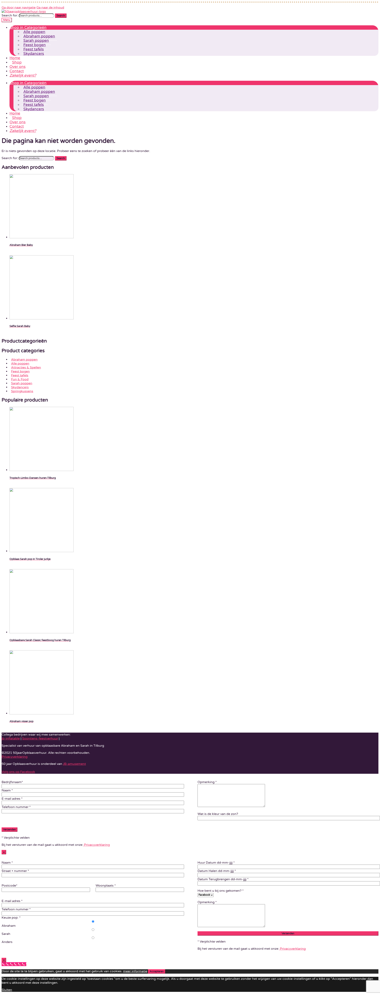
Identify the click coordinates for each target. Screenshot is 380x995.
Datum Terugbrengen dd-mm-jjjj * (223, 879)
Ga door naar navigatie (19, 7)
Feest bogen (20, 371)
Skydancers (33, 53)
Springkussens (22, 391)
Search (61, 15)
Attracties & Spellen (26, 367)
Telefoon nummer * (16, 807)
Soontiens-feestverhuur (40, 739)
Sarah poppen (21, 383)
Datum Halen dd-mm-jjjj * (217, 871)
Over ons (18, 67)
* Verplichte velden (16, 838)
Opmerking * (207, 782)
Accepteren (157, 971)
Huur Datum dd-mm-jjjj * (216, 863)
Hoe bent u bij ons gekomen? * (221, 891)
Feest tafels (19, 375)
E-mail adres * (12, 799)
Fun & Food (19, 379)
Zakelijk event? (23, 75)
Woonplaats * (106, 886)
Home (15, 58)
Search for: (10, 15)
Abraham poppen (24, 360)
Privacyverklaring (15, 757)
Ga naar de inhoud (50, 7)
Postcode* (9, 886)
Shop (17, 62)
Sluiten (7, 990)
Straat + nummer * (15, 871)
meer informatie (135, 971)
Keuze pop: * (11, 918)
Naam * (7, 790)
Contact (17, 71)
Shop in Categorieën (28, 27)
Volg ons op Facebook (18, 772)
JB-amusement (74, 764)
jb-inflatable (11, 739)
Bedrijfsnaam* (12, 782)
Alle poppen (20, 364)
